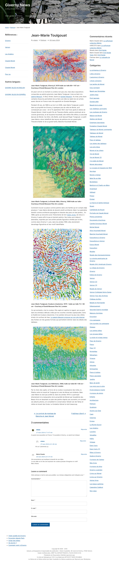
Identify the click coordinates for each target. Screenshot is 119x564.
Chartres (93, 418)
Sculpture (93, 407)
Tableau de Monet (96, 136)
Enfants (92, 397)
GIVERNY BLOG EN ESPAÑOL (15, 94)
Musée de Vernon (96, 289)
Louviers (93, 432)
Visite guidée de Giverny (13, 16)
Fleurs (92, 344)
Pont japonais (94, 98)
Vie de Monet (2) (96, 157)
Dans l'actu (94, 445)
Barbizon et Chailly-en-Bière (100, 185)
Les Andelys (9, 54)
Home (7, 27)
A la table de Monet (97, 161)
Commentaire (36, 479)
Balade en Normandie (97, 303)
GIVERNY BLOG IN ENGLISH (15, 88)
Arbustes (93, 365)
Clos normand (95, 88)
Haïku (92, 439)
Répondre (84, 429)
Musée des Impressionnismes (100, 255)
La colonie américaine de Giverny (98, 260)
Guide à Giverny (95, 456)
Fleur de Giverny (95, 341)
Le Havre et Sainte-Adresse (99, 203)
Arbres (92, 362)
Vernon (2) (93, 282)
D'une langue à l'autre (97, 390)
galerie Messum (36, 97)
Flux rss (8, 74)
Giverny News (17, 5)
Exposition (93, 248)
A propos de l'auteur (97, 459)
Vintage (92, 442)
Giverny (8, 41)
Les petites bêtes (96, 331)
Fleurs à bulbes (95, 372)
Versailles (93, 435)
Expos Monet (94, 244)
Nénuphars (93, 355)
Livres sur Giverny (96, 477)
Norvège (93, 171)
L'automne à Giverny (97, 77)
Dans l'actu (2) (95, 449)
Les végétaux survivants (98, 109)
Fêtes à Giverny (95, 452)
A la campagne (95, 320)
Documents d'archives (97, 220)
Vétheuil (92, 192)
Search (111, 21)
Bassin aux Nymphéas (97, 91)
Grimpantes (94, 369)
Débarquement (95, 306)
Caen (91, 414)
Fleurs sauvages (95, 376)
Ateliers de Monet (96, 119)
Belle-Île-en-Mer (95, 178)
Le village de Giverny (97, 268)
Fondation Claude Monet (98, 126)
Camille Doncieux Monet (98, 224)
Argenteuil (93, 189)
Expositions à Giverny (97, 238)
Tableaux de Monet (96, 133)
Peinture (12, 27)
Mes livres (93, 463)
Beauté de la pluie (96, 105)
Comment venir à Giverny (80, 16)
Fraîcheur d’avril (78, 413)
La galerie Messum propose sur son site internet (68, 317)
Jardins (92, 379)
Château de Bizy (95, 299)
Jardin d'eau (94, 95)
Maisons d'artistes (96, 313)
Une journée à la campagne (99, 323)
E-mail (33, 508)
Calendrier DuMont (96, 487)
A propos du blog (96, 466)
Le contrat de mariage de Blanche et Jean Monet (45, 415)
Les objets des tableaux (98, 143)
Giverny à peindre (96, 470)
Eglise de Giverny (96, 275)
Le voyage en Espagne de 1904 (101, 168)
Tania (91, 55)
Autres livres (94, 480)
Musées (92, 251)
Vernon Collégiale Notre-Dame (100, 292)
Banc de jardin (95, 383)
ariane (35, 40)
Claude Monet (10, 61)
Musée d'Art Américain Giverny (101, 264)
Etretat (92, 199)
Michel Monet (94, 227)
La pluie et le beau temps (98, 337)
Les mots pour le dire (97, 386)
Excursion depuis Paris (34, 16)
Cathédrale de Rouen (97, 210)
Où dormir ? (64, 16)
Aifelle (38, 430)
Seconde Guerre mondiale (99, 310)
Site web (34, 516)
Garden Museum (66, 97)
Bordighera (93, 182)
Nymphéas (93, 351)
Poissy (92, 196)
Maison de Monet (96, 116)
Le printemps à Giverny (98, 70)
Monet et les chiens (96, 150)
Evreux (92, 421)
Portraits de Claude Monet (99, 213)
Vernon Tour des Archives (99, 296)
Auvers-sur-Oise (95, 411)
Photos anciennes (96, 217)
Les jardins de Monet (97, 84)
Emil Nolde (102, 50)
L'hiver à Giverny (96, 81)
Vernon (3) (93, 285)
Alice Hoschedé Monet (98, 230)
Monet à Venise (95, 175)
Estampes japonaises (97, 122)
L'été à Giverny (95, 74)
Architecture (94, 400)
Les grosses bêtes (96, 334)
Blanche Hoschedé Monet (99, 234)
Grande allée (94, 102)
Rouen (92, 206)
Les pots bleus (95, 147)
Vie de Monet (94, 154)
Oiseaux (92, 327)
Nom (33, 500)
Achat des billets (51, 16)
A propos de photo (96, 393)
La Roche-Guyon (95, 425)
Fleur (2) (93, 348)
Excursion (93, 317)
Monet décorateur (96, 164)
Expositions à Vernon (97, 241)
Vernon (7, 47)
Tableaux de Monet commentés (101, 129)
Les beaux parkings (96, 484)
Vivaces (92, 358)
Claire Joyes (71, 215)
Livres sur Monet (95, 473)
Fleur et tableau (95, 140)
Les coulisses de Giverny (98, 112)
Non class (93, 491)
